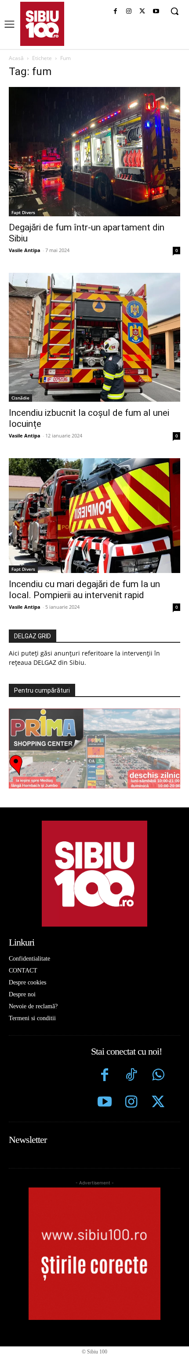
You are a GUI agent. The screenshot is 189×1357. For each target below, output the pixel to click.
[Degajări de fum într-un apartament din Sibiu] (94, 151)
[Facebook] (115, 12)
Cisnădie (20, 398)
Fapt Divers (23, 212)
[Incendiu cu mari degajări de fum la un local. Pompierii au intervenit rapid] (94, 515)
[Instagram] (129, 12)
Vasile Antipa (24, 250)
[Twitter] (158, 1102)
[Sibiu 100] (42, 24)
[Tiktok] (131, 1076)
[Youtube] (156, 12)
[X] (142, 12)
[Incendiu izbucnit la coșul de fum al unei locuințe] (94, 337)
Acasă (16, 58)
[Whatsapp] (158, 1076)
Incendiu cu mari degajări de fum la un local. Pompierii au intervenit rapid (84, 589)
